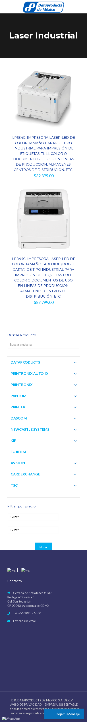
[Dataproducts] (43, 6)
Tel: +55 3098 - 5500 (27, 613)
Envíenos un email (24, 621)
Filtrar (43, 547)
